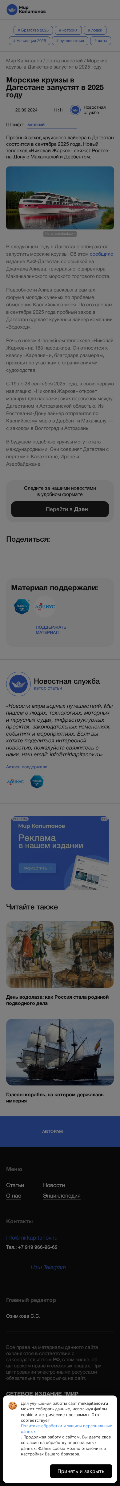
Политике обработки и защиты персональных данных (66, 1428)
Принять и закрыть (81, 1471)
